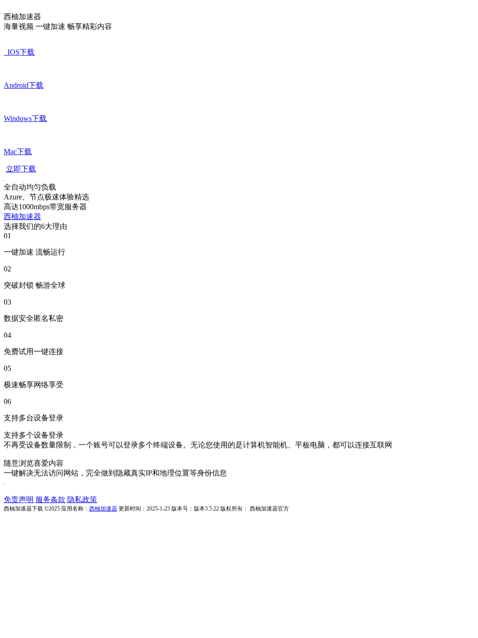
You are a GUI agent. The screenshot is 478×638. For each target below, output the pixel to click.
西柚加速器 (22, 216)
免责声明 (19, 499)
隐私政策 (82, 499)
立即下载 (21, 169)
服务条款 (50, 499)
